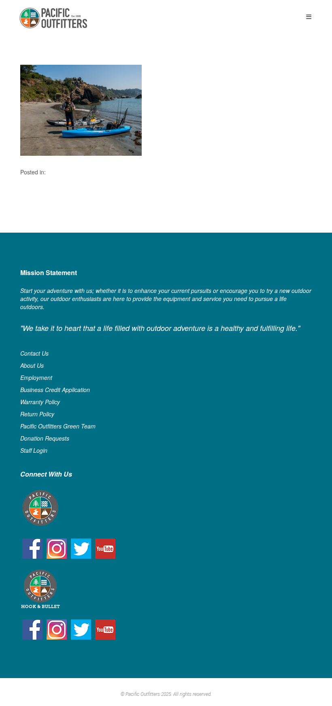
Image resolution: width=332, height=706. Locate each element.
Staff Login (33, 450)
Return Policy (37, 414)
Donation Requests (44, 438)
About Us (32, 365)
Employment (36, 377)
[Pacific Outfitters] (53, 18)
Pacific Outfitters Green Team (58, 426)
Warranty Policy (40, 402)
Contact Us (34, 353)
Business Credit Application (55, 390)
